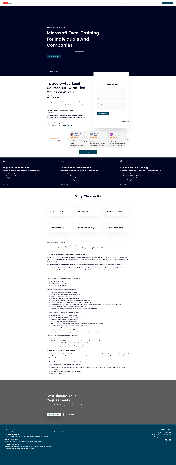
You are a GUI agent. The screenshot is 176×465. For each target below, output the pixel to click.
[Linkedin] (170, 440)
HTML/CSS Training (10, 441)
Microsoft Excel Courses (132, 3)
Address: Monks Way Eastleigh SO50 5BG (160, 433)
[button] (168, 3)
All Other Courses (146, 3)
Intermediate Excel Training (26, 436)
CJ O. (115, 133)
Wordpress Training (40, 441)
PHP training (30, 441)
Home (111, 3)
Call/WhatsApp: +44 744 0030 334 (161, 435)
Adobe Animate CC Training (42, 446)
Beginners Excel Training (11, 436)
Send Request (103, 113)
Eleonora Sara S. (79, 133)
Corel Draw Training (10, 448)
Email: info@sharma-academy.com (161, 437)
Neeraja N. (97, 133)
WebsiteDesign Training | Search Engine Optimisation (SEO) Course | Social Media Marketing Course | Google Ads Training (37, 431)
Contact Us (157, 3)
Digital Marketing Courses (12, 429)
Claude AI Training (119, 3)
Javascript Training (21, 441)
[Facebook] (166, 440)
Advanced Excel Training (41, 436)
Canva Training (21, 448)
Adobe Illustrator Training (27, 446)
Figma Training (30, 448)
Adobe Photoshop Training (12, 446)
